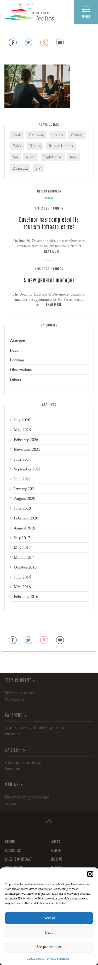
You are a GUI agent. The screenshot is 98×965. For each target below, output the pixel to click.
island (31, 157)
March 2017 (24, 557)
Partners (14, 716)
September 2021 (27, 469)
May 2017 (22, 547)
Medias (12, 785)
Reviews (55, 851)
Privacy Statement (58, 958)
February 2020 (26, 518)
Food (14, 350)
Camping (36, 135)
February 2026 (26, 439)
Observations (21, 369)
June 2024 (22, 459)
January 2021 (25, 488)
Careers (13, 750)
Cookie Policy (35, 958)
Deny (49, 932)
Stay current (18, 681)
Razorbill (20, 168)
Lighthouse (52, 157)
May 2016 (22, 586)
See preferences (49, 946)
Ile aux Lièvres (61, 146)
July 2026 (22, 420)
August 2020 (24, 498)
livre (73, 157)
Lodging (17, 360)
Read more (52, 252)
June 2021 (22, 479)
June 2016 (22, 577)
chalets (57, 135)
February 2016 (26, 596)
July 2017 (22, 537)
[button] (90, 874)
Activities (18, 340)
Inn (15, 157)
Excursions (13, 851)
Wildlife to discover (18, 859)
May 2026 (22, 430)
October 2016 (25, 567)
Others (58, 208)
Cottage (77, 135)
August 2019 (24, 528)
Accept (49, 917)
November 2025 (27, 449)
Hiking (35, 146)
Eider (17, 146)
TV (38, 168)
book (17, 135)
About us (56, 859)
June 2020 (22, 508)
